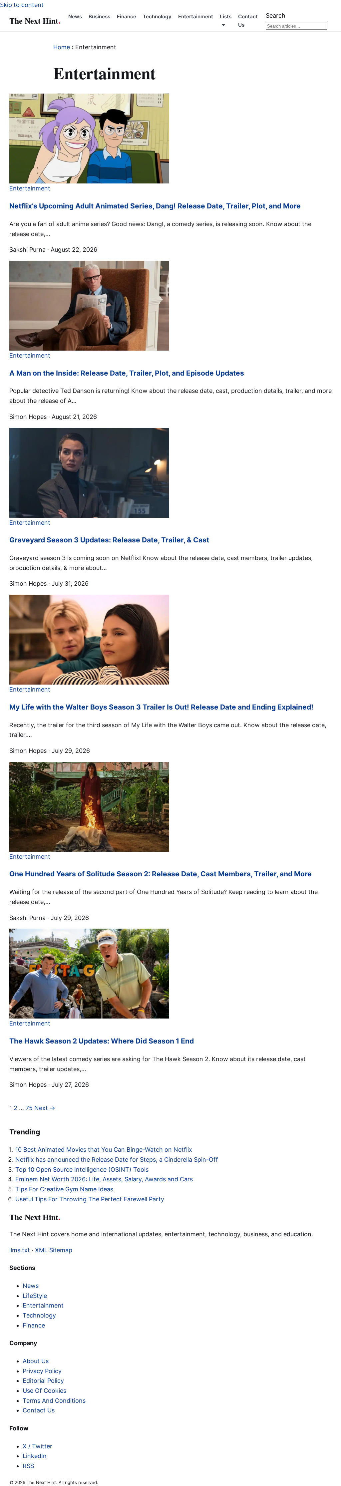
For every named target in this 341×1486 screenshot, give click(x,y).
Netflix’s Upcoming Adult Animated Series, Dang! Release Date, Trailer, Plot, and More (155, 206)
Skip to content (22, 4)
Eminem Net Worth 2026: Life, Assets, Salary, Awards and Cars (104, 1179)
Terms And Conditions (54, 1400)
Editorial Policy (43, 1380)
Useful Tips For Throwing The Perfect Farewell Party (89, 1199)
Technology (157, 16)
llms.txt (19, 1250)
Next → (44, 1107)
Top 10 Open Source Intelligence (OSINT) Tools (82, 1169)
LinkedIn (35, 1455)
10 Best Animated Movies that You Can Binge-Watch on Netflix (103, 1149)
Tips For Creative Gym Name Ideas (64, 1189)
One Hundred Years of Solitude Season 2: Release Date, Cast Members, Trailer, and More (160, 874)
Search (275, 15)
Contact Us (39, 1410)
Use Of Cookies (44, 1390)
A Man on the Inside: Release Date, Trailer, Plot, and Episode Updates (126, 373)
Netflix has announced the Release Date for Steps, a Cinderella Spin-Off (116, 1159)
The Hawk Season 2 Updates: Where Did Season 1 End (101, 1041)
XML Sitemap (53, 1250)
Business (99, 16)
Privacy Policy (42, 1370)
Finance (126, 16)
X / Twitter (37, 1446)
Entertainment (195, 16)
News (75, 16)
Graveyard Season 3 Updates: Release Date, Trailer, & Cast (109, 540)
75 (29, 1107)
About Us (36, 1360)
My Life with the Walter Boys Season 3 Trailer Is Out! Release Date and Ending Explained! (161, 707)
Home (61, 47)
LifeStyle (35, 1295)
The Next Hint (34, 20)
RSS (28, 1465)
